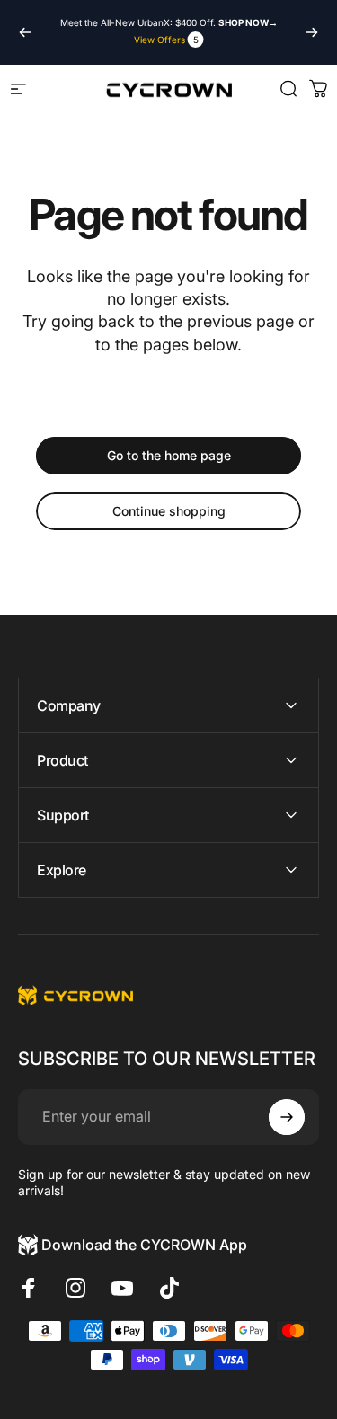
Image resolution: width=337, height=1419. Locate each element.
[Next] (312, 32)
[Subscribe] (287, 1117)
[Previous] (25, 32)
